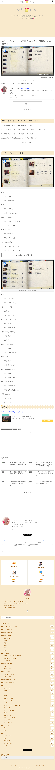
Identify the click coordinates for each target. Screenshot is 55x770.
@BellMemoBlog (26, 88)
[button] (52, 618)
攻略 (20, 429)
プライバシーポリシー (14, 765)
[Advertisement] (27, 114)
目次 (26, 104)
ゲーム (4, 429)
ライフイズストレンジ (12, 429)
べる (13, 517)
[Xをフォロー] (12, 530)
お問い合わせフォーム (41, 765)
